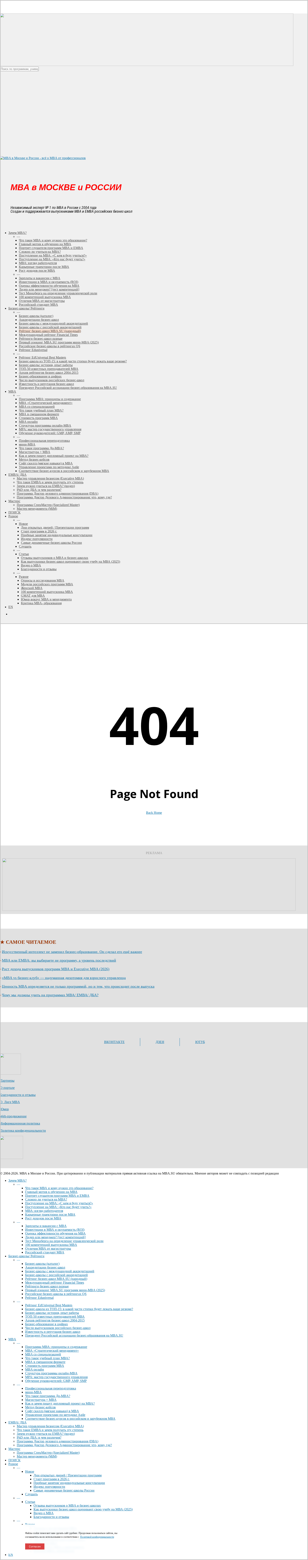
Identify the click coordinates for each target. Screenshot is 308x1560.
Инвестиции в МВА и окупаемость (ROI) (54, 1229)
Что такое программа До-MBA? (47, 1396)
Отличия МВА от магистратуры (48, 1248)
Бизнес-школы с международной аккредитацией (59, 1271)
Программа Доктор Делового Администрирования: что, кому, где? (64, 1445)
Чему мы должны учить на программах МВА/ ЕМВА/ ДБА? (50, 995)
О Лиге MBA (10, 1102)
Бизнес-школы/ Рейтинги (26, 1256)
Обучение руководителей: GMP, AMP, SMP (56, 1381)
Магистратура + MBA (41, 1399)
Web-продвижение (13, 1116)
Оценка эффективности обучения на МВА (55, 1233)
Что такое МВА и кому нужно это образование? (59, 1188)
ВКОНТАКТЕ (114, 1042)
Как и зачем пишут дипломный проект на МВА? (60, 1403)
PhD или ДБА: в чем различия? (39, 1437)
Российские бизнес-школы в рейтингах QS (56, 1294)
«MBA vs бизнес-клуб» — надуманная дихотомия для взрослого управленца (64, 978)
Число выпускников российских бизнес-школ (58, 1328)
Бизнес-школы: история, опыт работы (52, 1313)
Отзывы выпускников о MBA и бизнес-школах (67, 1505)
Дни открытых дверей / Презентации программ (68, 1475)
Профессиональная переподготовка (50, 1388)
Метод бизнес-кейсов (40, 1407)
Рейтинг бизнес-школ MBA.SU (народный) (56, 1279)
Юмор (4, 1109)
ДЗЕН (160, 1042)
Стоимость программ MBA (44, 1365)
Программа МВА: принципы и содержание (56, 1347)
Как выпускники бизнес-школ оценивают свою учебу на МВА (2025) (83, 1509)
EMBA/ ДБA (17, 1422)
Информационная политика (20, 1123)
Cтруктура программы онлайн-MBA (51, 1373)
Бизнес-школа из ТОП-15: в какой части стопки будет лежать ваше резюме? (79, 1309)
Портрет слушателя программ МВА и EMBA (57, 1195)
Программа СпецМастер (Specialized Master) (48, 1452)
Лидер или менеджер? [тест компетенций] (55, 1237)
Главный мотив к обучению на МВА (51, 1192)
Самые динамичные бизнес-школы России (64, 1490)
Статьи (30, 1502)
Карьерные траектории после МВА (50, 1214)
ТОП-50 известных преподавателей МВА (55, 1316)
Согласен (35, 1546)
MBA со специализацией (43, 1354)
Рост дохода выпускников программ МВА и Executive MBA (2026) (55, 969)
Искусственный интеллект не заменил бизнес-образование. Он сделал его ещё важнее (72, 952)
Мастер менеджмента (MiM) (37, 1456)
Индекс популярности (49, 1486)
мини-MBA (33, 1392)
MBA (12, 1339)
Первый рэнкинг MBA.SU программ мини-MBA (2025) (65, 1290)
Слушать (31, 1494)
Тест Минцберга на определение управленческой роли (64, 1241)
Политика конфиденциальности (23, 1130)
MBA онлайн (34, 1369)
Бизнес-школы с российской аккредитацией (56, 1275)
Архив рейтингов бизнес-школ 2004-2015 (55, 1320)
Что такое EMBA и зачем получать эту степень (50, 1430)
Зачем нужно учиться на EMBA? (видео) (46, 1433)
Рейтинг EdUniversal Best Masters (48, 1305)
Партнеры (7, 1080)
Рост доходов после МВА (43, 1218)
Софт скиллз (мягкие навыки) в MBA (52, 1411)
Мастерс (14, 1449)
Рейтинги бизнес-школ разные (47, 1286)
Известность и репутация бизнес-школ (52, 1331)
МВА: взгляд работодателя (44, 1211)
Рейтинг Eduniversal (39, 1297)
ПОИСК (14, 1460)
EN (10, 1554)
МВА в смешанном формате (45, 1362)
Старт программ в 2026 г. (52, 1479)
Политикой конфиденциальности (97, 1536)
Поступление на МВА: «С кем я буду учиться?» (59, 1203)
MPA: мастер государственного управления (56, 1377)
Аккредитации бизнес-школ (45, 1267)
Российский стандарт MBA (44, 1252)
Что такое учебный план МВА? (47, 1358)
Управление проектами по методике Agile (55, 1415)
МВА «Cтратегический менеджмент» (52, 1350)
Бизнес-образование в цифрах (46, 1324)
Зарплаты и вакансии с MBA (46, 1226)
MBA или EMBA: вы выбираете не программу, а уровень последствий (59, 960)
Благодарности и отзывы (18, 1095)
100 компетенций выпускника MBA (51, 1245)
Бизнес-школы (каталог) (42, 1263)
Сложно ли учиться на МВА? (46, 1199)
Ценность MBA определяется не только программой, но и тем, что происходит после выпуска (78, 986)
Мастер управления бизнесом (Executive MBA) (50, 1426)
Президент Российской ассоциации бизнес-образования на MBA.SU (74, 1335)
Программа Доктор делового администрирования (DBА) (57, 1441)
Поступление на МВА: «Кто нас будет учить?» (58, 1207)
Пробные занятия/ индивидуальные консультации (69, 1483)
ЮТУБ (200, 1042)
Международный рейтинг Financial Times (54, 1282)
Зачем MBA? (17, 1180)
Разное (13, 1464)
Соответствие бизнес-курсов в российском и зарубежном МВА (70, 1418)
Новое (29, 1471)
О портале (7, 1087)
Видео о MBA (44, 1513)
